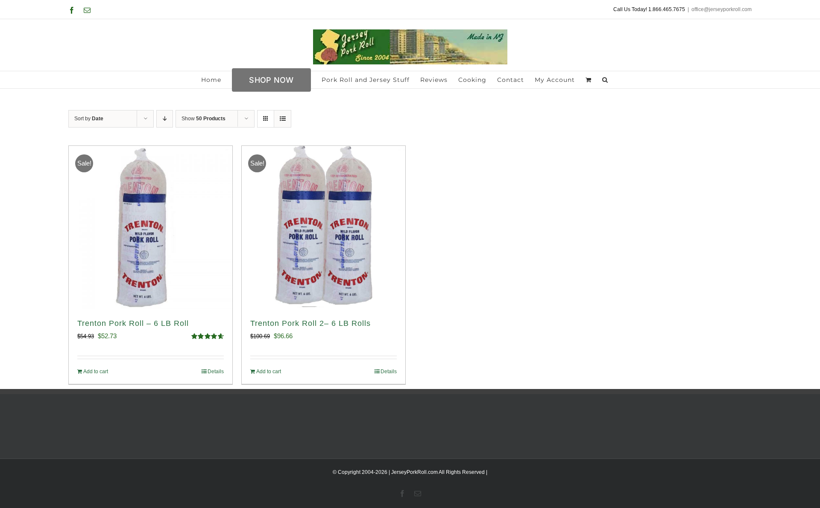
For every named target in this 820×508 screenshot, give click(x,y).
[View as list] (282, 118)
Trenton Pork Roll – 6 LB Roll (133, 323)
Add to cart (95, 371)
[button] (605, 79)
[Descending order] (164, 119)
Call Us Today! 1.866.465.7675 (649, 9)
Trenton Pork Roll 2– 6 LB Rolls (310, 323)
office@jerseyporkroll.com (721, 9)
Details (216, 371)
